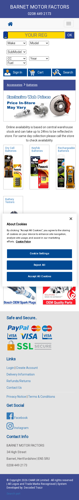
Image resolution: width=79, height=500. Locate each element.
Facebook (21, 417)
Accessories (14, 84)
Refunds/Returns (19, 381)
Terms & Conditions (41, 396)
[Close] (71, 218)
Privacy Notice (16, 396)
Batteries (32, 84)
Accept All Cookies (39, 276)
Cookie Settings (39, 253)
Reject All (39, 264)
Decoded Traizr (33, 487)
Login (10, 368)
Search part (13, 493)
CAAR (31, 480)
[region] (39, 250)
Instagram (21, 428)
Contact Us (14, 387)
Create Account (27, 368)
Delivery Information (21, 374)
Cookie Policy (23, 241)
